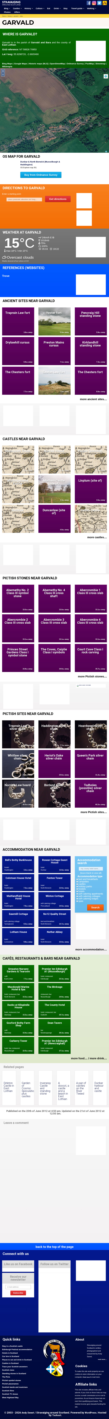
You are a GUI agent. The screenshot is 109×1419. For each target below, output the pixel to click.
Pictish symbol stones (11, 1380)
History (27, 8)
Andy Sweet (28, 1412)
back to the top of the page (55, 1247)
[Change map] (106, 76)
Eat (48, 8)
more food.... (79, 1058)
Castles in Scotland (10, 1363)
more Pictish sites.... (94, 812)
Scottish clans (8, 1370)
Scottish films (8, 1391)
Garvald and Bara (41, 42)
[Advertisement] (93, 420)
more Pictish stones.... (92, 676)
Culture (39, 8)
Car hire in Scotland (10, 1356)
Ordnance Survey (75, 64)
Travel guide (76, 8)
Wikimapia (7, 66)
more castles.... (97, 537)
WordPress (90, 1412)
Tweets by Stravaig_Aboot (48, 1269)
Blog (6, 8)
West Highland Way (10, 1397)
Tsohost (56, 1415)
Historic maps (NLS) (38, 64)
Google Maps (20, 64)
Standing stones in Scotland (14, 1373)
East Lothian (9, 44)
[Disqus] (36, 1155)
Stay (65, 8)
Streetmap (100, 64)
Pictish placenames (10, 1384)
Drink (56, 8)
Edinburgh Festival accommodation (17, 1349)
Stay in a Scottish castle (12, 1346)
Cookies (81, 1366)
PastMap (89, 64)
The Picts (6, 1377)
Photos (7, 12)
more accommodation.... (91, 949)
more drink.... (98, 1058)
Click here (86, 1377)
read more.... (102, 1359)
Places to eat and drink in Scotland (17, 1360)
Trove (5, 275)
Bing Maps (7, 64)
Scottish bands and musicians (15, 1387)
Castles (16, 8)
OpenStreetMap (57, 64)
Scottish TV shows (10, 1394)
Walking (90, 8)
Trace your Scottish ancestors (14, 1367)
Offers (17, 12)
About (79, 1339)
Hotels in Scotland (10, 1353)
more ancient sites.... (93, 399)
